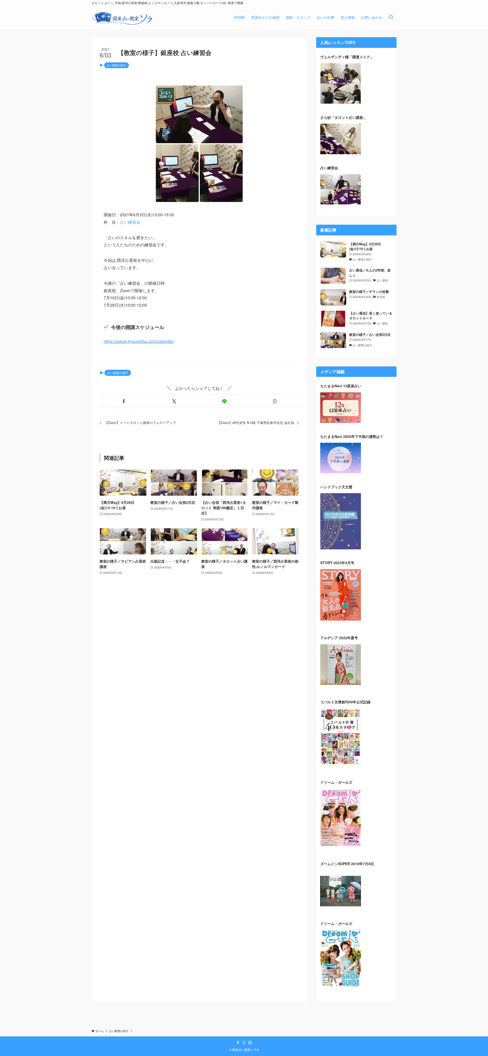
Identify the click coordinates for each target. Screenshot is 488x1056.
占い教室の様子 (116, 65)
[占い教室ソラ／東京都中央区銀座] (122, 17)
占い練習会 (130, 222)
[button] (124, 401)
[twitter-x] (244, 1042)
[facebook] (238, 1042)
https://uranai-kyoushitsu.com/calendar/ (139, 341)
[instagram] (250, 1042)
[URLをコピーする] (275, 401)
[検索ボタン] (390, 17)
